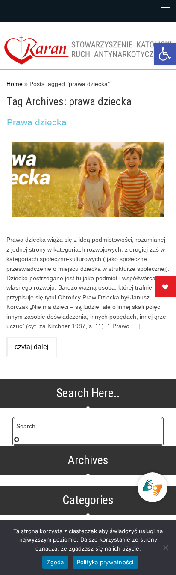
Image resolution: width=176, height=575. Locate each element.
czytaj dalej (32, 346)
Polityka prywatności (105, 562)
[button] (165, 54)
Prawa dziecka (37, 122)
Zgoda (55, 562)
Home (14, 83)
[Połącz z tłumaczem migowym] (152, 487)
